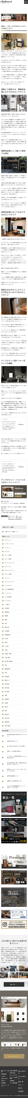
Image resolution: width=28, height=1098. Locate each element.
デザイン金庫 (8, 574)
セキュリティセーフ (9, 570)
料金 (6, 665)
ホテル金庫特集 (13, 1082)
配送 (6, 710)
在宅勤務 (19, 517)
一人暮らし (7, 604)
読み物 (20, 1088)
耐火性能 (7, 688)
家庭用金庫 (12, 519)
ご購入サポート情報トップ (11, 531)
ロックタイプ (12, 517)
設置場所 (7, 699)
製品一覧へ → (14, 984)
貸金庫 (6, 703)
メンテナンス (8, 593)
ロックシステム (7, 461)
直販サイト (7, 680)
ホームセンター (8, 585)
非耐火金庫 (7, 725)
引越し (6, 650)
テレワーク (20, 516)
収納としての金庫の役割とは (14, 751)
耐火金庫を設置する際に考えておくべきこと (17, 735)
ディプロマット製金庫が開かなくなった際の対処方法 (17, 757)
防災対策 (7, 718)
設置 (6, 695)
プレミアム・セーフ (9, 581)
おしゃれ (7, 551)
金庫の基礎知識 (13, 1070)
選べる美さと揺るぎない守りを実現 (15, 746)
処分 (6, 623)
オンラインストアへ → (14, 1056)
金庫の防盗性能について (13, 776)
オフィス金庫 (8, 559)
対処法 (6, 638)
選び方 (6, 707)
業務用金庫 (19, 519)
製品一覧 (20, 1082)
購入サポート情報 (5, 1071)
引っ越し (7, 646)
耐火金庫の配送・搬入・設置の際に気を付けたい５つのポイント (17, 763)
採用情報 (3, 1082)
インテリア (7, 547)
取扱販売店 (4, 1074)
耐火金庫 (7, 691)
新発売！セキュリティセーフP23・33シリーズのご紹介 (16, 770)
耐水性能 (7, 684)
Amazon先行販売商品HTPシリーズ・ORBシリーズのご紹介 (16, 786)
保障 (6, 619)
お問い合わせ (4, 1078)
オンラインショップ (10, 563)
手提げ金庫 (7, 657)
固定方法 (7, 627)
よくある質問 (8, 597)
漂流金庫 (7, 676)
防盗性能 (7, 722)
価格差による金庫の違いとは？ (14, 781)
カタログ (5, 419)
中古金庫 (7, 608)
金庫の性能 (12, 1072)
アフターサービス (9, 544)
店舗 (6, 642)
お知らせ (3, 1080)
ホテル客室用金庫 (9, 589)
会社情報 (20, 1091)
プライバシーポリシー (5, 1086)
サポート (20, 1085)
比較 (6, 672)
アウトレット (8, 540)
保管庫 (6, 616)
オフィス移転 (8, 555)
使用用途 (7, 612)
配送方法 (7, 714)
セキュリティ (12, 516)
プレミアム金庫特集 (13, 1078)
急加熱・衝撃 (8, 654)
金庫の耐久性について (12, 741)
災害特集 (12, 1080)
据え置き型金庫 (8, 661)
